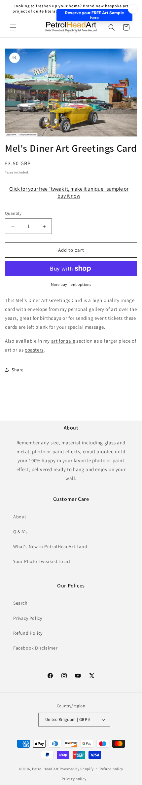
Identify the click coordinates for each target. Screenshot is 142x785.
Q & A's (20, 532)
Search (20, 603)
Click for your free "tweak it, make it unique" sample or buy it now (68, 192)
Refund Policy (28, 633)
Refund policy (111, 768)
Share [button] (18, 370)
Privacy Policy (27, 618)
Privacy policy (74, 778)
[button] (13, 27)
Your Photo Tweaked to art (42, 561)
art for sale (63, 341)
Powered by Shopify (77, 768)
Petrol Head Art (45, 768)
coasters (34, 350)
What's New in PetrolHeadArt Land (50, 546)
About (19, 517)
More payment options (71, 284)
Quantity (13, 213)
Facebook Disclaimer (35, 648)
